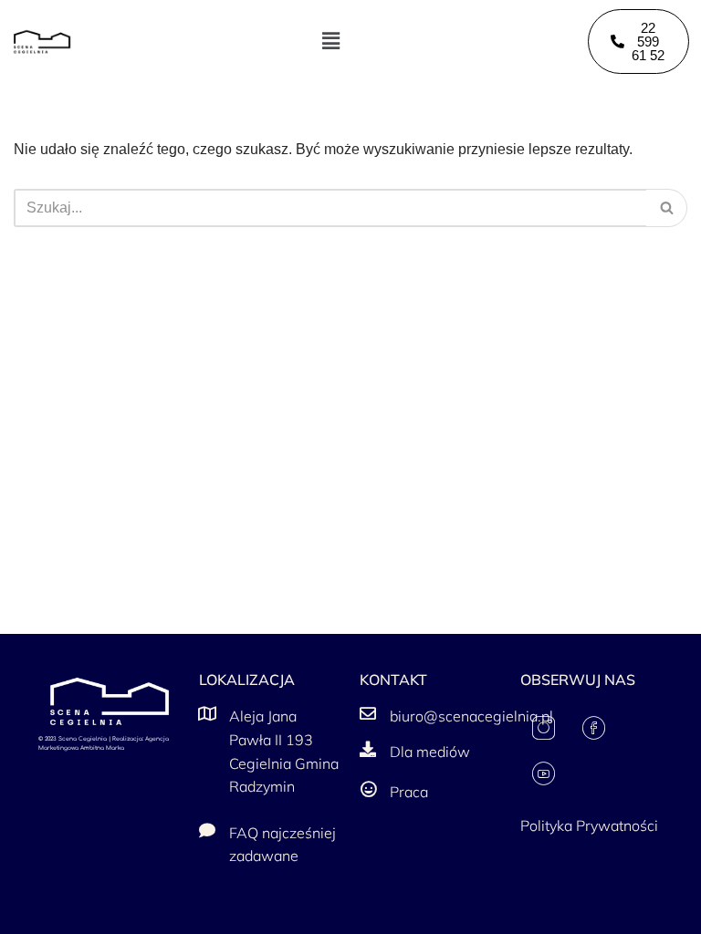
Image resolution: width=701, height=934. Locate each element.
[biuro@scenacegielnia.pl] (368, 713)
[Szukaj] (666, 208)
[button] (331, 41)
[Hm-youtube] (543, 773)
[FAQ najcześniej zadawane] (207, 830)
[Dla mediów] (368, 749)
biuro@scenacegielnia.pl (471, 716)
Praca (409, 792)
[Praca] (368, 789)
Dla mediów (430, 751)
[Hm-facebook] (593, 728)
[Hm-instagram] (543, 728)
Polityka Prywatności (589, 825)
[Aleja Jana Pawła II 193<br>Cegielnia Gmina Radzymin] (207, 713)
